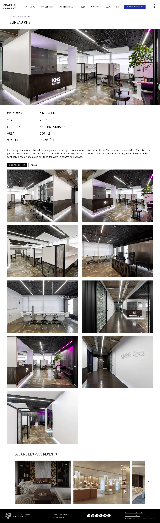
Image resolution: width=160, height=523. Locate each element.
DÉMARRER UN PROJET (135, 7)
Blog (108, 7)
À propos (30, 7)
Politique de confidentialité (134, 513)
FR (121, 7)
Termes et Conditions (132, 516)
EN (117, 7)
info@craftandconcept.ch (61, 514)
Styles (82, 7)
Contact (95, 7)
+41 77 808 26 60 (58, 517)
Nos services (47, 7)
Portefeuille (66, 7)
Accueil (13, 16)
